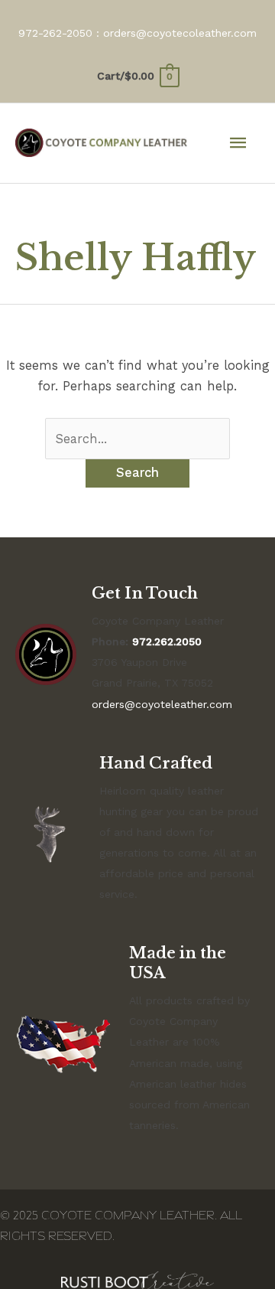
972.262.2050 (167, 641)
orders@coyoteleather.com (162, 704)
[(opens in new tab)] (137, 1279)
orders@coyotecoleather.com (180, 33)
